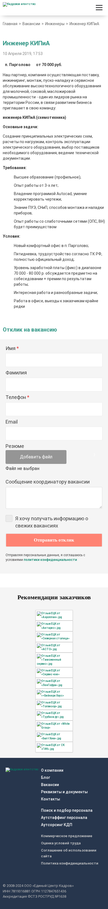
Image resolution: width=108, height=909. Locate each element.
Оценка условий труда (61, 843)
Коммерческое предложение (66, 836)
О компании (52, 770)
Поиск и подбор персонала (66, 810)
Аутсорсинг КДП (56, 825)
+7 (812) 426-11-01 (87, 7)
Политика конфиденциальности (69, 863)
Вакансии (50, 784)
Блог (45, 777)
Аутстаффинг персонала (64, 817)
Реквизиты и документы (64, 792)
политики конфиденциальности (50, 560)
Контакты (50, 799)
